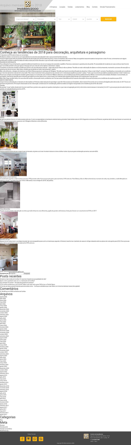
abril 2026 (3, 304)
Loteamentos (79, 7)
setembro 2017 (4, 405)
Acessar (2, 425)
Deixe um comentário (22, 55)
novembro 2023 (4, 350)
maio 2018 (3, 396)
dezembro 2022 (4, 368)
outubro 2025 (4, 313)
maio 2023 (3, 361)
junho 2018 (3, 395)
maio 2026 (3, 302)
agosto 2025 (3, 316)
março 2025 (3, 325)
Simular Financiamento (107, 7)
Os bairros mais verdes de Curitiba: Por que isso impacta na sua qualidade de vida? (24, 279)
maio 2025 (3, 321)
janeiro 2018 (3, 404)
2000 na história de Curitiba (18, 291)
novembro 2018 (4, 388)
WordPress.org (4, 430)
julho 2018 (3, 393)
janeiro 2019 (3, 384)
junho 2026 (3, 300)
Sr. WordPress (4, 291)
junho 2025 (3, 320)
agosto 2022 (3, 371)
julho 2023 (3, 357)
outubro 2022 (4, 370)
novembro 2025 (4, 311)
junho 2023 (3, 359)
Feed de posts (4, 427)
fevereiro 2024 (4, 346)
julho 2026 (3, 298)
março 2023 (3, 363)
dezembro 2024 (4, 330)
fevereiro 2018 (4, 402)
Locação (62, 7)
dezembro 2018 (4, 386)
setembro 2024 (4, 336)
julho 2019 (3, 377)
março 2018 (3, 400)
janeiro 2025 (3, 329)
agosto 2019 (3, 375)
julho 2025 (3, 318)
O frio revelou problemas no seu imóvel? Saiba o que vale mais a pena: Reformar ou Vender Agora (27, 284)
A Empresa (53, 7)
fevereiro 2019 (4, 382)
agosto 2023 (3, 355)
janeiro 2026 (3, 307)
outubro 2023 (4, 352)
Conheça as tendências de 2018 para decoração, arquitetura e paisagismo (52, 52)
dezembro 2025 (4, 309)
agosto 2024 (3, 338)
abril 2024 (3, 343)
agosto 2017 (3, 407)
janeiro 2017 (3, 414)
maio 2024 (3, 341)
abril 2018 (3, 398)
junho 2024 (3, 339)
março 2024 (3, 345)
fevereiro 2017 (4, 413)
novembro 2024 (4, 332)
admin (14, 55)
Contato (94, 7)
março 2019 (3, 380)
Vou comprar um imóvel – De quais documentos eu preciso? (17, 282)
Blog (88, 7)
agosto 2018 (3, 391)
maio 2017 (3, 411)
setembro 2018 (4, 389)
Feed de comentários (6, 428)
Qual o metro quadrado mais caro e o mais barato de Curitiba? (17, 281)
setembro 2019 (4, 373)
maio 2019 (3, 379)
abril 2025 (3, 323)
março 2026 (3, 305)
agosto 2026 (3, 296)
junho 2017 (3, 409)
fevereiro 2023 (4, 364)
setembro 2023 (4, 354)
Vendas (70, 7)
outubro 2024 (4, 334)
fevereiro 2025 (4, 327)
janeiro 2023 (3, 366)
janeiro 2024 (3, 348)
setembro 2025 (4, 314)
